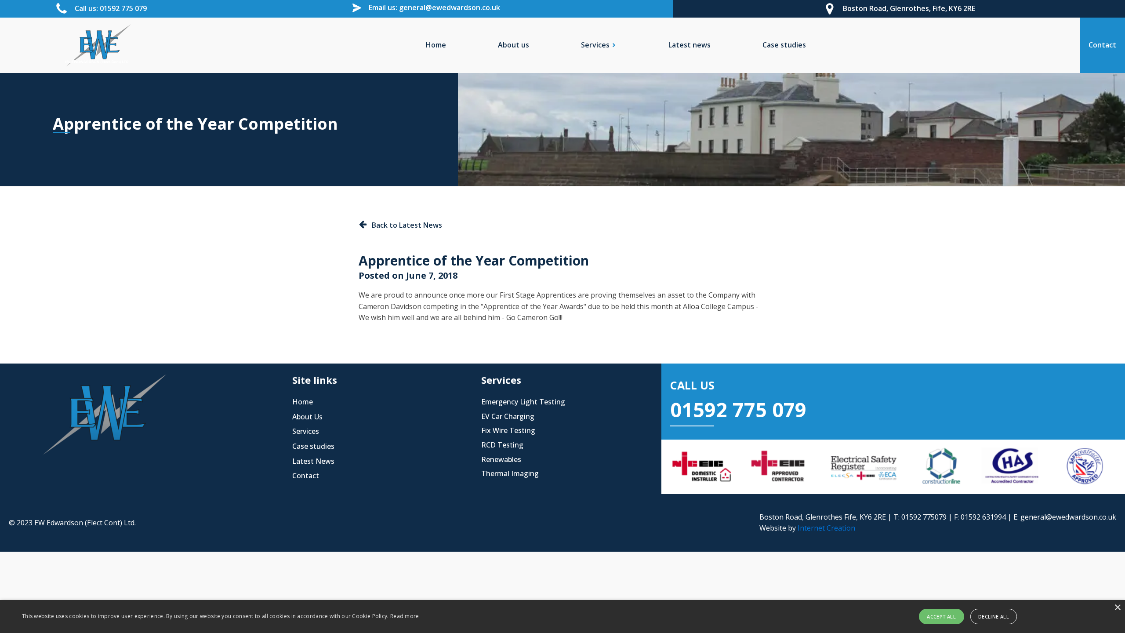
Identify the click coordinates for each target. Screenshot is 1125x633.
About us (513, 45)
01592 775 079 (738, 409)
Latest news (689, 45)
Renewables (501, 459)
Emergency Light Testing (523, 402)
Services (305, 431)
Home (436, 45)
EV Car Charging (507, 416)
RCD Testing (502, 445)
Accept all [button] (941, 616)
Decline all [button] (993, 616)
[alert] (562, 616)
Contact (305, 475)
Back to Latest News (407, 225)
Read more (404, 616)
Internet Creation (826, 528)
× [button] (1117, 607)
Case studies (784, 45)
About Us (307, 417)
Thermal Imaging (510, 473)
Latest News (313, 461)
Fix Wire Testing (508, 430)
